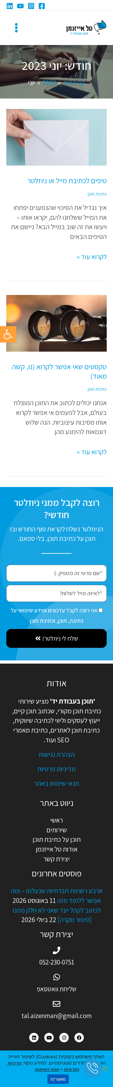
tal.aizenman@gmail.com (57, 1015)
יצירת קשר (56, 858)
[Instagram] (31, 6)
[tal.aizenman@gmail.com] (56, 1004)
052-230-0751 (56, 962)
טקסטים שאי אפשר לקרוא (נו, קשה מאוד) (59, 371)
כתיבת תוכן (97, 194)
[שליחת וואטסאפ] (56, 977)
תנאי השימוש (47, 1069)
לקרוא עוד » (92, 256)
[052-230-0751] (56, 950)
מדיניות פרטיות (56, 768)
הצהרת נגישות (57, 754)
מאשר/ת (58, 1079)
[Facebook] (41, 6)
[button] (8, 334)
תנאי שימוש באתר (56, 783)
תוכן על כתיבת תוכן (57, 839)
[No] (105, 1069)
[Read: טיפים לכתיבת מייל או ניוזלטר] (56, 136)
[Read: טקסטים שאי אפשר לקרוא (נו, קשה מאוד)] (56, 322)
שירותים (56, 829)
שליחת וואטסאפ (56, 989)
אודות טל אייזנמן (57, 849)
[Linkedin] (9, 6)
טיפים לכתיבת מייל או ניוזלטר (67, 180)
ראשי (56, 820)
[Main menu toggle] (16, 28)
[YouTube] (20, 6)
